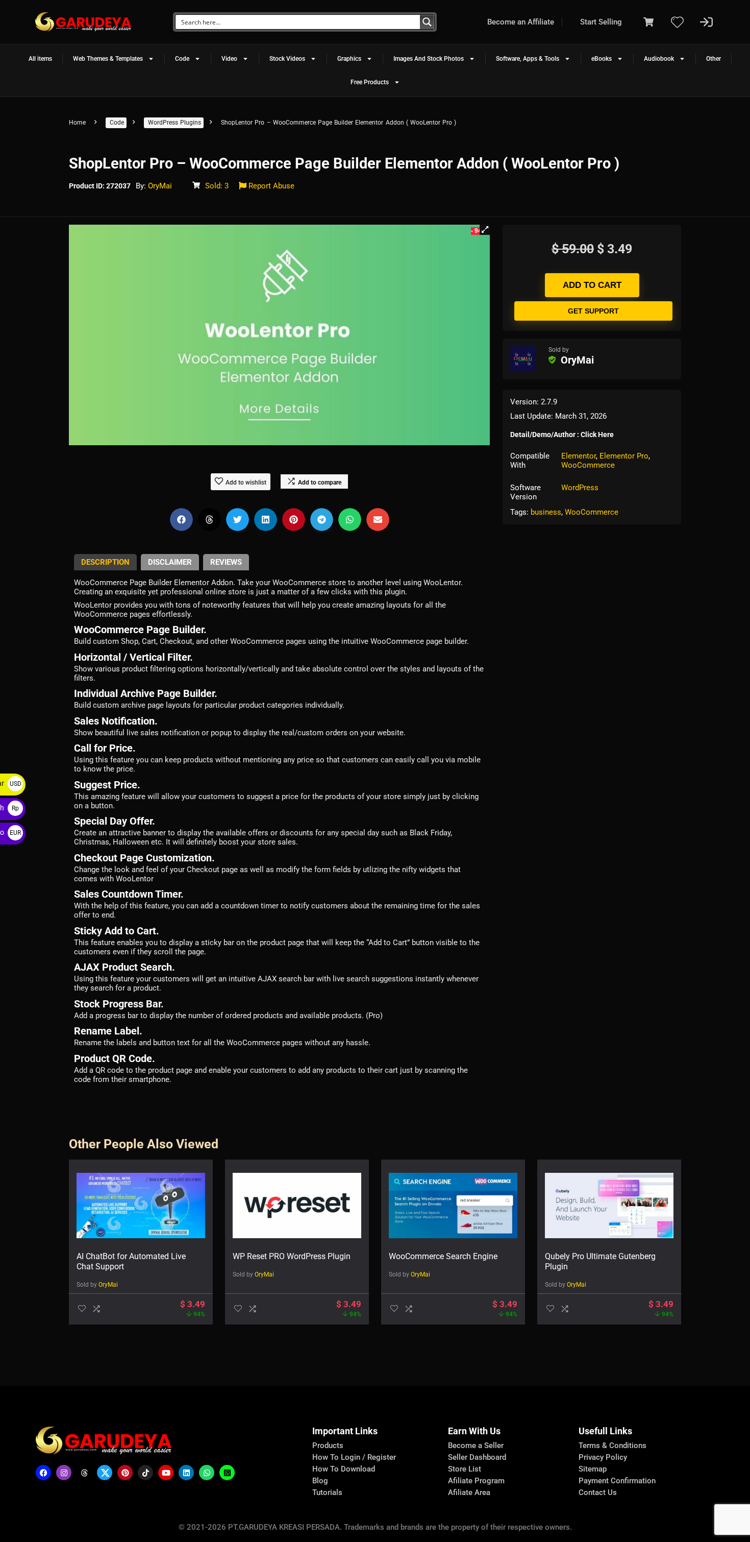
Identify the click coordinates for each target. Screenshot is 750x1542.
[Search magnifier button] (427, 22)
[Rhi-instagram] (63, 1472)
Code (182, 58)
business (546, 512)
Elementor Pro (623, 456)
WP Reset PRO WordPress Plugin (292, 1256)
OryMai (160, 185)
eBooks (601, 58)
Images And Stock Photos (428, 58)
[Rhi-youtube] (165, 1472)
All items (40, 58)
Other (713, 58)
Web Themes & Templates (108, 58)
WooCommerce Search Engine (443, 1256)
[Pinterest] (125, 1472)
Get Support (593, 311)
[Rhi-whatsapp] (206, 1472)
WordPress (579, 487)
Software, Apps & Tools (527, 58)
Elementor (578, 456)
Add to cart (592, 285)
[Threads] (84, 1472)
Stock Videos (287, 58)
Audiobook (659, 58)
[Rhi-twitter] (104, 1472)
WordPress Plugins (174, 122)
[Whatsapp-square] (227, 1472)
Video (229, 58)
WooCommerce (588, 465)
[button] (485, 230)
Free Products (370, 82)
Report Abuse (270, 185)
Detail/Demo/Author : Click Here (562, 434)
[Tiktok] (145, 1472)
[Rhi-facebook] (43, 1472)
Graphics (349, 58)
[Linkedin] (186, 1472)
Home (77, 122)
